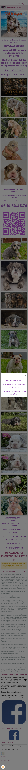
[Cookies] (3, 767)
